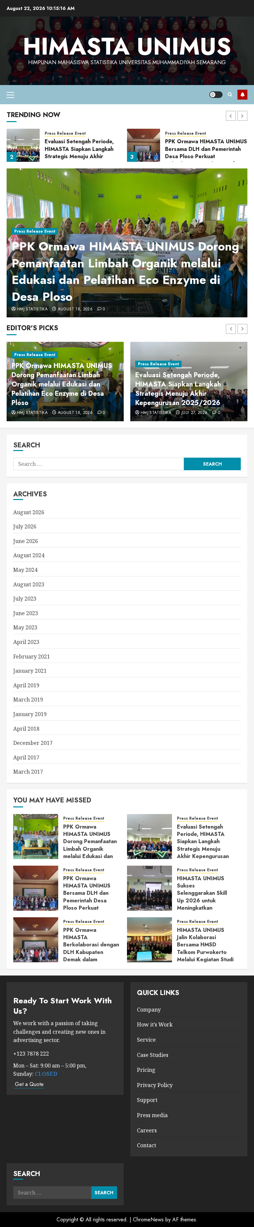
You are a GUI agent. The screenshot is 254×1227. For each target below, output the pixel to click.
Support (147, 1100)
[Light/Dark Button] (216, 94)
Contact (146, 1145)
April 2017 (26, 757)
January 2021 (30, 670)
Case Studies (152, 1055)
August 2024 (28, 555)
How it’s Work (155, 1024)
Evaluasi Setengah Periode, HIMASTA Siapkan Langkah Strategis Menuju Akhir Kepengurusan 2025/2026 (80, 152)
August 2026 (28, 512)
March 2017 (28, 771)
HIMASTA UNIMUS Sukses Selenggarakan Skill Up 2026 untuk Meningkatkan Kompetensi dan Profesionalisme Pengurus (185, 389)
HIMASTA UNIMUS (127, 46)
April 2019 (26, 685)
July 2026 (24, 526)
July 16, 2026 (71, 413)
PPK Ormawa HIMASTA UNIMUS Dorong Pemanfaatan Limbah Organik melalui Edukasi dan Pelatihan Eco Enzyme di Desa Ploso (125, 271)
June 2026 (25, 541)
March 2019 (28, 699)
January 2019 (30, 714)
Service (146, 1039)
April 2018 (26, 728)
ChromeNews (148, 1219)
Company (149, 1009)
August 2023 (28, 584)
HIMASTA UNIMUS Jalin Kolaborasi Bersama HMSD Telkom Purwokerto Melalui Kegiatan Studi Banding (205, 948)
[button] (10, 95)
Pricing (146, 1069)
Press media (152, 1115)
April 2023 (26, 642)
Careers (147, 1130)
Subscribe (242, 95)
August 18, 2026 (75, 309)
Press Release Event (34, 231)
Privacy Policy (155, 1085)
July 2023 (24, 598)
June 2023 (25, 613)
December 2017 (33, 743)
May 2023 (25, 627)
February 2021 (31, 656)
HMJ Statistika (32, 309)
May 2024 (25, 569)
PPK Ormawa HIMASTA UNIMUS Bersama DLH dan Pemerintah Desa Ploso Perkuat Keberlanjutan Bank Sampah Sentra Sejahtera (206, 156)
